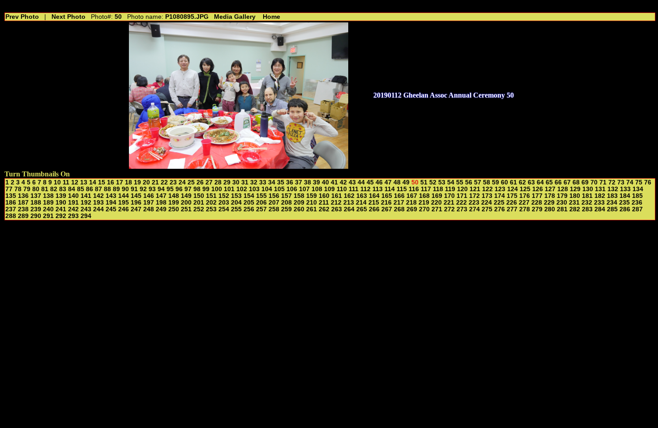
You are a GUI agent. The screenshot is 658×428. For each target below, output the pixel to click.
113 (377, 189)
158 (299, 196)
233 (599, 202)
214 (361, 202)
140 (73, 196)
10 (57, 182)
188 (35, 202)
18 (128, 182)
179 (562, 196)
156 (274, 196)
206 (261, 202)
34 (271, 182)
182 (599, 196)
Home (271, 16)
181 (587, 196)
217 (398, 202)
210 (311, 202)
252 (198, 209)
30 (235, 182)
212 (336, 202)
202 (211, 202)
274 (474, 209)
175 (512, 196)
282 (574, 209)
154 (249, 196)
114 (390, 189)
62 (522, 182)
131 (600, 189)
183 (612, 196)
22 (164, 182)
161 (336, 196)
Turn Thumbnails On (37, 174)
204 (236, 202)
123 (500, 189)
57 (477, 182)
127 (550, 189)
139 (61, 196)
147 (161, 196)
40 (325, 182)
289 (23, 216)
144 (123, 196)
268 (399, 209)
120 (462, 189)
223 (474, 202)
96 (179, 189)
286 (625, 209)
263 (336, 209)
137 (35, 196)
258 (274, 209)
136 (23, 196)
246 (123, 209)
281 (562, 209)
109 (329, 189)
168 (424, 196)
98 (197, 189)
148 (173, 196)
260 (299, 209)
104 (266, 189)
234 (612, 202)
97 (188, 189)
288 (10, 216)
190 (61, 202)
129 (575, 189)
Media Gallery (235, 16)
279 (537, 209)
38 (307, 182)
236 (637, 202)
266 (374, 209)
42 (343, 182)
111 (354, 189)
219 (424, 202)
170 (449, 196)
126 (537, 189)
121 (475, 189)
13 (83, 182)
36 (289, 182)
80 (35, 189)
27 (209, 182)
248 (148, 209)
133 (625, 189)
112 (365, 189)
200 (186, 202)
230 (561, 202)
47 (388, 182)
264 (349, 209)
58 (486, 182)
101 (229, 189)
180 (574, 196)
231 (574, 202)
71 (603, 182)
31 (244, 182)
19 (137, 182)
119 (450, 189)
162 (349, 196)
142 (98, 196)
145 (136, 196)
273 (462, 209)
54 (450, 182)
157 (286, 196)
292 (61, 216)
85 (80, 189)
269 (411, 209)
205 (249, 202)
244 (98, 209)
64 (540, 182)
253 (211, 209)
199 (173, 202)
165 (386, 196)
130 (587, 189)
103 (254, 189)
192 (86, 202)
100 (216, 189)
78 (17, 189)
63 (531, 182)
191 (73, 202)
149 (186, 196)
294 (86, 216)
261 (311, 209)
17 (119, 182)
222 (461, 202)
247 (136, 209)
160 (324, 196)
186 (10, 202)
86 (89, 189)
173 (487, 196)
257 (261, 209)
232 (586, 202)
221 (449, 202)
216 (386, 202)
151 (211, 196)
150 (198, 196)
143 (111, 196)
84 (71, 189)
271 (437, 209)
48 (397, 182)
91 (134, 189)
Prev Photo (22, 16)
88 (107, 189)
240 (48, 209)
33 (262, 182)
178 (549, 196)
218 (411, 202)
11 (66, 182)
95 (170, 189)
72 (611, 182)
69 (585, 182)
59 (495, 182)
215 (373, 202)
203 (223, 202)
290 (35, 216)
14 (92, 182)
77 (9, 189)
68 (576, 182)
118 (438, 189)
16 (110, 182)
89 (116, 189)
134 (637, 189)
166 (399, 196)
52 (432, 182)
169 (437, 196)
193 (98, 202)
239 (35, 209)
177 (537, 196)
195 (123, 202)
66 (558, 182)
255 (236, 209)
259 (286, 209)
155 (261, 196)
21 (155, 182)
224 (486, 202)
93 (152, 189)
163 (361, 196)
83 (62, 189)
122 (487, 189)
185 (637, 196)
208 (286, 202)
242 (73, 209)
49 (406, 182)
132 (612, 189)
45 (370, 182)
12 (74, 182)
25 (191, 182)
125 (525, 189)
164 (374, 196)
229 (549, 202)
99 (205, 189)
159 (311, 196)
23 (173, 182)
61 (513, 182)
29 (227, 182)
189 (48, 202)
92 (143, 189)
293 (73, 216)
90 (125, 189)
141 (86, 196)
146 (148, 196)
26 (200, 182)
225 (499, 202)
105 (279, 189)
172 (474, 196)
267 (386, 209)
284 (599, 209)
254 (223, 209)
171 (462, 196)
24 (182, 182)
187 (23, 202)
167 (411, 196)
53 (441, 182)
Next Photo (68, 16)
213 (348, 202)
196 (136, 202)
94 (161, 189)
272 (449, 209)
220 (436, 202)
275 (487, 209)
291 (48, 216)
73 (620, 182)
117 (426, 189)
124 (512, 189)
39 (316, 182)
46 (379, 182)
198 (161, 202)
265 (361, 209)
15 (101, 182)
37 (298, 182)
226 (511, 202)
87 (98, 189)
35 (280, 182)
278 (524, 209)
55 (459, 182)
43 (352, 182)
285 (612, 209)
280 (549, 209)
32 (253, 182)
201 (198, 202)
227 (524, 202)
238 (23, 209)
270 (424, 209)
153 (236, 196)
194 (111, 202)
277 (512, 209)
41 (334, 182)
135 (10, 196)
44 (361, 182)
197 (148, 202)
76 (647, 182)
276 (499, 209)
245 (111, 209)
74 (629, 182)
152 (223, 196)
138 (48, 196)
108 (317, 189)
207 (274, 202)
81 (44, 189)
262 (324, 209)
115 (402, 189)
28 (218, 182)
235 (624, 202)
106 (291, 189)
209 (299, 202)
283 (587, 209)
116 (414, 189)
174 (499, 196)
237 (10, 209)
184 (625, 196)
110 (342, 189)
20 (146, 182)
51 (423, 182)
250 (173, 209)
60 (504, 182)
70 (594, 182)
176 (524, 196)
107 (304, 189)
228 (536, 202)
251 (186, 209)
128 (562, 189)
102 (241, 189)
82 (53, 189)
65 (549, 182)
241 (61, 209)
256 (249, 209)
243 (86, 209)
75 (638, 182)
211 (324, 202)
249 (161, 209)
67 (567, 182)
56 (468, 182)
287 (637, 209)
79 (26, 189)
